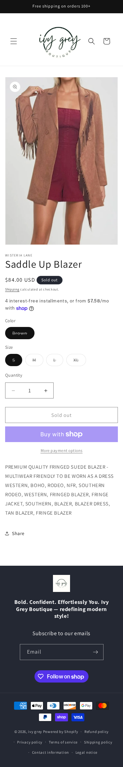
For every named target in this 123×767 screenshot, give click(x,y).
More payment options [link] (62, 450)
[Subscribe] (95, 652)
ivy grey (35, 731)
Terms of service (63, 742)
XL (79, 361)
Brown (23, 334)
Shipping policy (98, 742)
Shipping (12, 289)
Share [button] (18, 533)
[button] (13, 41)
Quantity (13, 375)
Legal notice (86, 752)
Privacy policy (29, 742)
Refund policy (96, 731)
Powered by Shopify (60, 731)
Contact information (50, 752)
